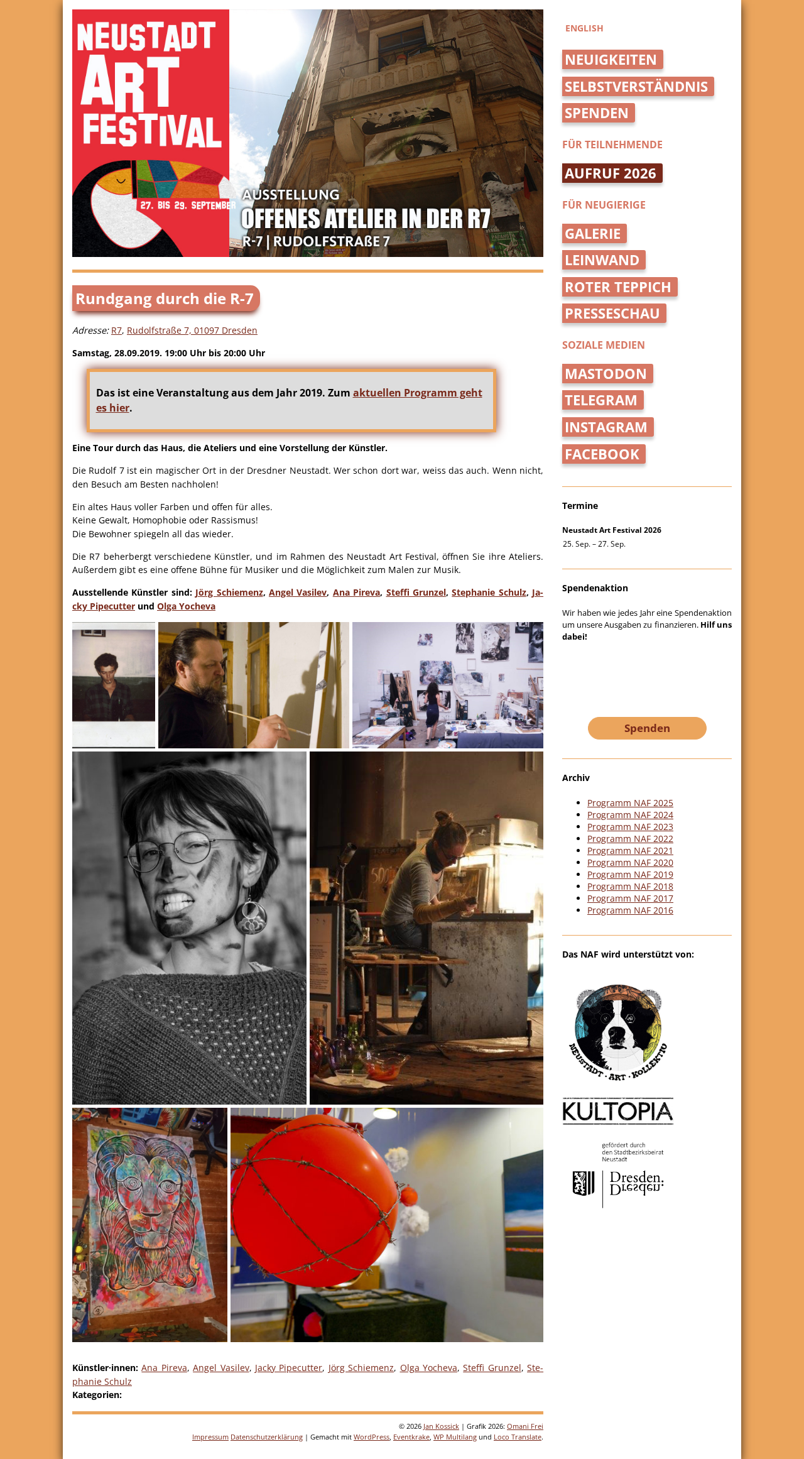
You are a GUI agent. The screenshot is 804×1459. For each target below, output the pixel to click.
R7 (116, 330)
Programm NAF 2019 (630, 874)
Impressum (210, 1436)
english (584, 28)
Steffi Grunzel (416, 592)
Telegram (601, 400)
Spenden (597, 113)
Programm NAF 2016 (630, 910)
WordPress (371, 1436)
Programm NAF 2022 (630, 838)
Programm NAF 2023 (630, 827)
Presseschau (612, 313)
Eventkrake (411, 1436)
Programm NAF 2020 (630, 862)
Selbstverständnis (636, 86)
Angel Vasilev (298, 592)
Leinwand (602, 260)
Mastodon (606, 373)
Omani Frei (525, 1426)
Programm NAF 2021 (630, 850)
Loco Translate (517, 1436)
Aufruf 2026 (610, 173)
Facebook (602, 454)
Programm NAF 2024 (630, 815)
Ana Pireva (356, 592)
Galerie (593, 233)
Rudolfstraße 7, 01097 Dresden (192, 330)
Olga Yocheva (186, 606)
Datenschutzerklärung (267, 1436)
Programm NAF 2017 (630, 898)
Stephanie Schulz (489, 592)
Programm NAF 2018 (630, 886)
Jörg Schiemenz (229, 592)
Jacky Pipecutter (288, 1368)
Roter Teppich (618, 287)
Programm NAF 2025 (630, 803)
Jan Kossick (441, 1426)
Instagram (606, 427)
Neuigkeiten (611, 59)
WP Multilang (455, 1436)
